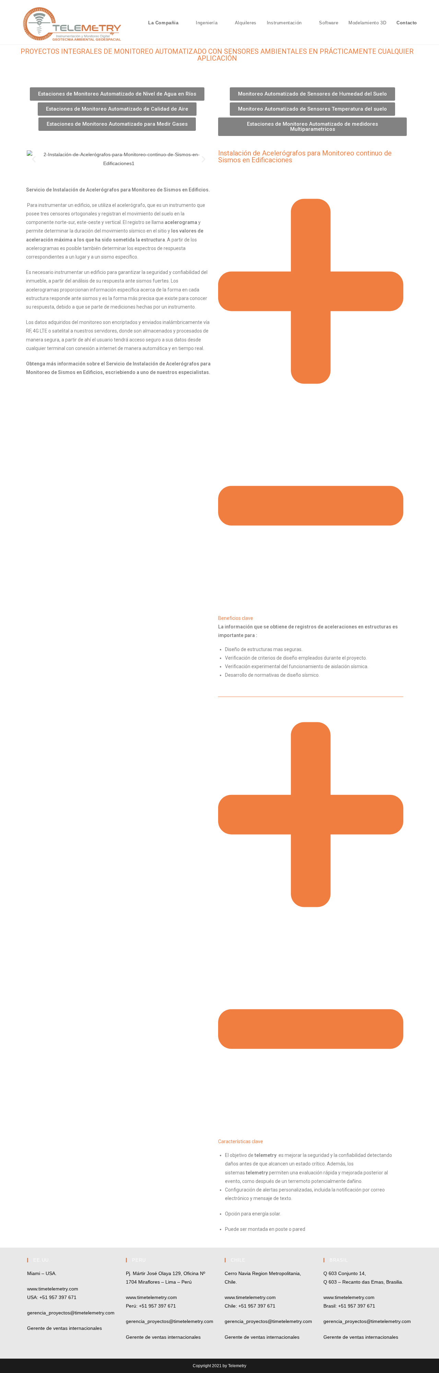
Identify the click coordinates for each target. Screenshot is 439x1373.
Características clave (240, 1141)
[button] (33, 159)
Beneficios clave (235, 618)
